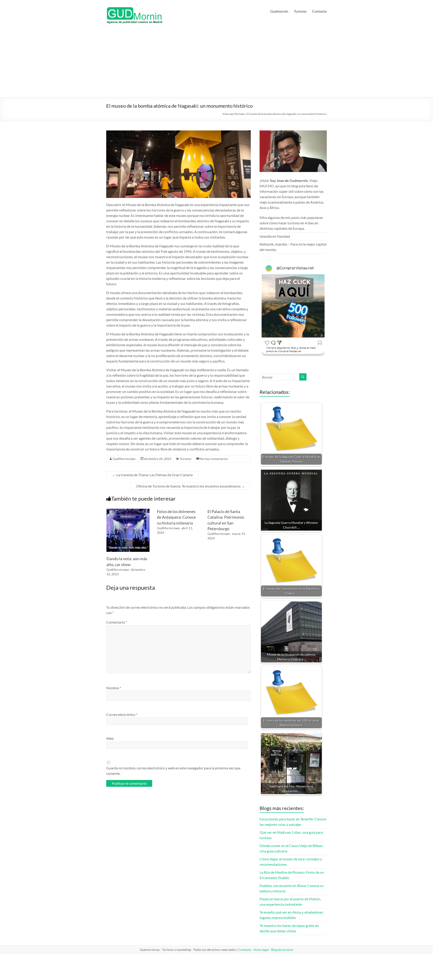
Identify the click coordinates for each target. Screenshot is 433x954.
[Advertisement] (216, 63)
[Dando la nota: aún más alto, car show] (128, 511)
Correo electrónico (121, 714)
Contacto (319, 11)
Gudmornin (279, 11)
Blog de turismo (282, 950)
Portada (239, 114)
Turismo (300, 11)
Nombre (113, 688)
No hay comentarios (214, 459)
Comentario (116, 622)
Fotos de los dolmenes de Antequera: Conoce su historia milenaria (176, 517)
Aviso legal (261, 950)
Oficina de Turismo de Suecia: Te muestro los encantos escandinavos (190, 486)
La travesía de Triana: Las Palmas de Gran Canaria (152, 475)
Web (110, 738)
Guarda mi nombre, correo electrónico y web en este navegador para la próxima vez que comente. (173, 770)
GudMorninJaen (124, 459)
